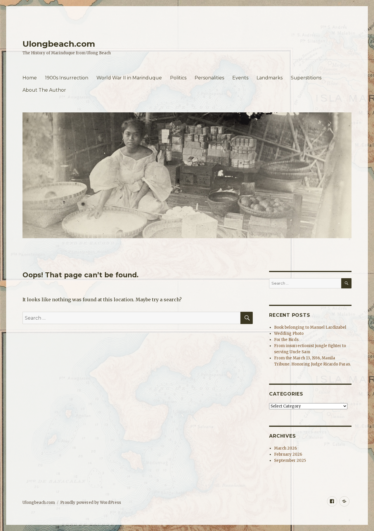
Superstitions (306, 78)
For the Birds (286, 339)
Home (29, 78)
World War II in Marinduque (129, 78)
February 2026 (288, 454)
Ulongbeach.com (58, 44)
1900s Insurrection (66, 78)
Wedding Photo (289, 333)
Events (240, 78)
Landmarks (270, 78)
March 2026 (285, 448)
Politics (178, 78)
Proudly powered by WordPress (90, 502)
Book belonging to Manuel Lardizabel (310, 327)
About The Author (44, 90)
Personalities (209, 78)
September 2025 (290, 460)
